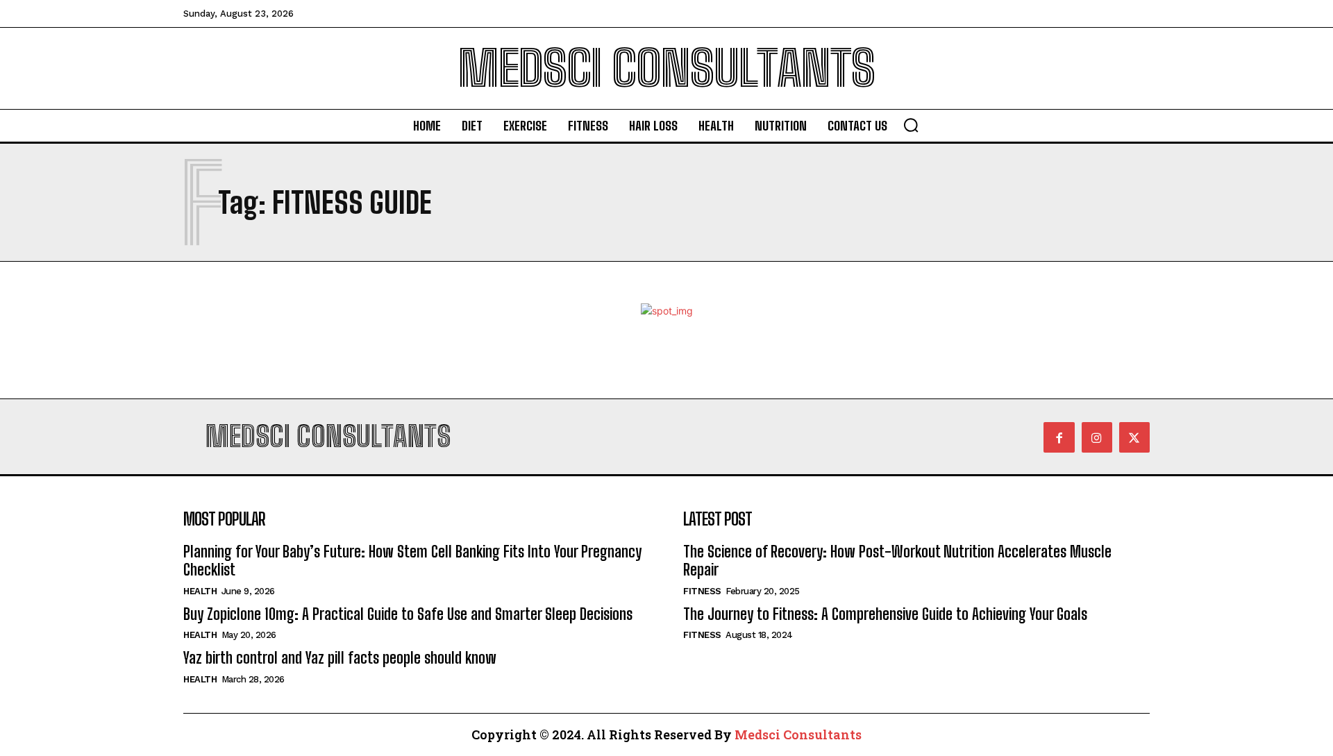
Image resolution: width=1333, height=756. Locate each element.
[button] (911, 125)
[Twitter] (1134, 437)
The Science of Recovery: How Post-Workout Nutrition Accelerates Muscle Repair (897, 560)
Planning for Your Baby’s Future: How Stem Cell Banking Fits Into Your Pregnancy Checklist (412, 560)
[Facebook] (1058, 437)
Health (200, 591)
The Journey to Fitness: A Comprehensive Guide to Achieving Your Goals (885, 614)
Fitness (702, 591)
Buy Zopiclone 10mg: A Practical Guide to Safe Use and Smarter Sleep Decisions (407, 614)
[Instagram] (1097, 437)
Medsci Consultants (798, 734)
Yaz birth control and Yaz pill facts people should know (339, 657)
